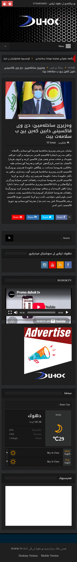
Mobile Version (50, 555)
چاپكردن (62, 142)
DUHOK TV (17, 549)
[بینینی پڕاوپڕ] (10, 312)
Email (53, 142)
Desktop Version (28, 555)
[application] (38, 302)
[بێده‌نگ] (16, 312)
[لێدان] (67, 312)
